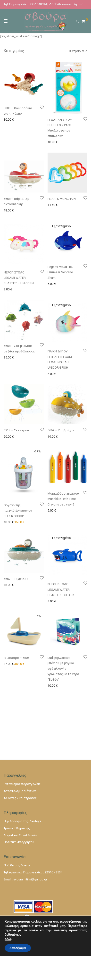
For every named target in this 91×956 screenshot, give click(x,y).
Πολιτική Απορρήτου (19, 842)
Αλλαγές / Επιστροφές (20, 798)
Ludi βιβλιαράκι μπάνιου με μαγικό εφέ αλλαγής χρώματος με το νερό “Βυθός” (63, 668)
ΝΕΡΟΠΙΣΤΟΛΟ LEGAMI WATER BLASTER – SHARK (61, 589)
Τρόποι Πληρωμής (17, 828)
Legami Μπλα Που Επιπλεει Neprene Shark (61, 272)
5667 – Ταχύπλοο (16, 579)
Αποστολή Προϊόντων (20, 791)
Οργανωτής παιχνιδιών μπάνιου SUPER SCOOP (18, 510)
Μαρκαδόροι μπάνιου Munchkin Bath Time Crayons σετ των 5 (63, 499)
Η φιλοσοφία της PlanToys (22, 821)
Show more (10, 125)
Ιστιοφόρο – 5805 (16, 658)
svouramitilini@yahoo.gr (30, 879)
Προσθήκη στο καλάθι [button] (18, 119)
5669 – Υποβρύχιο (61, 430)
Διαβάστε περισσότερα (63, 283)
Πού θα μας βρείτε (17, 865)
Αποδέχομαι (17, 948)
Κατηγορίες (14, 50)
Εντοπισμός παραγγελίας (22, 784)
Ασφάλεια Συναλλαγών (20, 835)
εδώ (8, 939)
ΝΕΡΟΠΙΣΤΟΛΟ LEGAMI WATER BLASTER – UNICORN (19, 278)
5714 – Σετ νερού (16, 430)
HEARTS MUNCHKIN (62, 199)
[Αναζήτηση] (79, 21)
